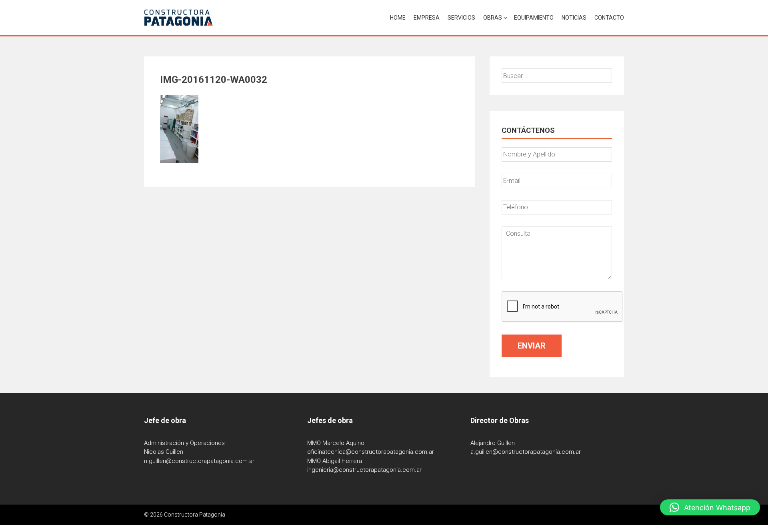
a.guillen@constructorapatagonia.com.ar (525, 451)
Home (398, 17)
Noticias (574, 17)
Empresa (427, 17)
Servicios (461, 17)
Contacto (609, 17)
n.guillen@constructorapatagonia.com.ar (199, 461)
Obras (492, 17)
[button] (710, 507)
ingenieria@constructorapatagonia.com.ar (364, 469)
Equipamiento (534, 17)
